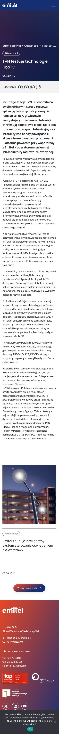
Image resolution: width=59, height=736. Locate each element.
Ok (30, 729)
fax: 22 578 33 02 (12, 661)
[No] (54, 722)
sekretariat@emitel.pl (14, 665)
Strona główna (11, 45)
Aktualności (31, 45)
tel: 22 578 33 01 (11, 657)
